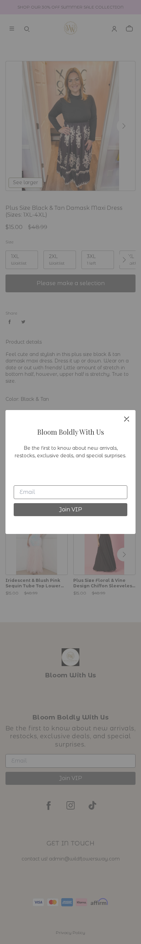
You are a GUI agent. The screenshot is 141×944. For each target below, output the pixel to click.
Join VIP (70, 509)
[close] (126, 419)
